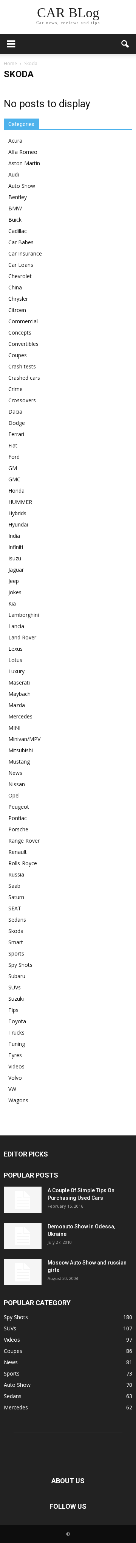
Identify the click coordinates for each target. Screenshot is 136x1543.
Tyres (15, 1055)
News (15, 772)
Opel (14, 795)
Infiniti (15, 547)
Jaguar (16, 569)
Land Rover (22, 637)
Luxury (16, 671)
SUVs (14, 987)
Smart (15, 942)
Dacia (15, 411)
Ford (14, 456)
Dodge (16, 422)
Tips (13, 1009)
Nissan (16, 784)
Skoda (15, 930)
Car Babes (21, 242)
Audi (13, 174)
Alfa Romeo (22, 151)
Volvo (15, 1077)
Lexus (15, 648)
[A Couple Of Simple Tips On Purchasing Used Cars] (23, 1200)
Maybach (19, 693)
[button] (125, 44)
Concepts (19, 332)
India (14, 535)
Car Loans (20, 264)
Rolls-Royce (22, 863)
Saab (14, 885)
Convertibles (23, 343)
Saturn (16, 897)
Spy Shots (20, 964)
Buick (15, 219)
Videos (16, 1066)
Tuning (16, 1043)
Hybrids (17, 513)
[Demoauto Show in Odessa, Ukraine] (23, 1236)
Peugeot (18, 806)
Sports (16, 953)
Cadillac (17, 230)
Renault (17, 851)
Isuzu (14, 558)
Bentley (17, 197)
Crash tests (22, 366)
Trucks (16, 1032)
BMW (15, 208)
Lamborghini (23, 614)
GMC (14, 479)
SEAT (14, 908)
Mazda (16, 705)
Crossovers (22, 400)
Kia (12, 603)
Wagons (18, 1100)
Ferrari (16, 434)
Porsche (18, 829)
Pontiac (17, 818)
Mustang (19, 761)
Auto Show (21, 185)
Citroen (17, 309)
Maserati (19, 682)
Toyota (17, 1021)
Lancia (16, 626)
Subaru (16, 976)
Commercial (23, 321)
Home (10, 63)
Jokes (15, 592)
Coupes (17, 355)
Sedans (17, 919)
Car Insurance (25, 253)
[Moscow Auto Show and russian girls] (23, 1272)
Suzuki (16, 998)
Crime (15, 389)
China (15, 287)
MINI (14, 727)
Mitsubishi (20, 750)
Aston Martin (24, 163)
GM (12, 468)
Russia (16, 874)
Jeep (13, 580)
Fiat (12, 445)
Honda (16, 490)
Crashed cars (24, 377)
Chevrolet (20, 276)
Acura (15, 140)
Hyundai (18, 524)
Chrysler (18, 298)
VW (12, 1089)
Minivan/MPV (24, 739)
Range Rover (24, 840)
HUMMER (20, 501)
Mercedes (20, 716)
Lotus (15, 659)
